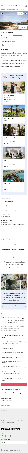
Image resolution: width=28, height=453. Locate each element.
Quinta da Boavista (9, 95)
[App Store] (5, 430)
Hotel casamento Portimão (20, 326)
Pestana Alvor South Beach (14, 389)
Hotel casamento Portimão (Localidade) (8, 330)
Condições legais (10, 413)
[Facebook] (2, 436)
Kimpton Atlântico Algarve (11, 137)
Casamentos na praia (5, 405)
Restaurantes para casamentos (7, 402)
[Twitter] (5, 436)
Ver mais (14, 244)
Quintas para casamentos (6, 400)
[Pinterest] (8, 436)
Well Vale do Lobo (8, 184)
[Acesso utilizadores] (26, 6)
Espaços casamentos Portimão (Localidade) (9, 328)
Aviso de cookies (4, 415)
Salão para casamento (20, 402)
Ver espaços (14, 305)
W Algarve (6, 161)
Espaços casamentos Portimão (7, 326)
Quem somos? (13, 420)
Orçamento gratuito (14, 384)
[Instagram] (11, 436)
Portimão (3, 9)
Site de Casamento (10, 422)
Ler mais (3, 69)
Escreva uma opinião (14, 267)
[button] (14, 261)
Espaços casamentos (6, 398)
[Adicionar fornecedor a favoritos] (26, 13)
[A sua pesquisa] (2, 13)
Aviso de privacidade (20, 413)
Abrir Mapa (23, 318)
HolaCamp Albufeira (9, 118)
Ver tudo (23, 27)
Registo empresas (5, 420)
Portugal (6, 442)
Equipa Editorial (21, 420)
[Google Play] (15, 430)
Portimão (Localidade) (11, 9)
